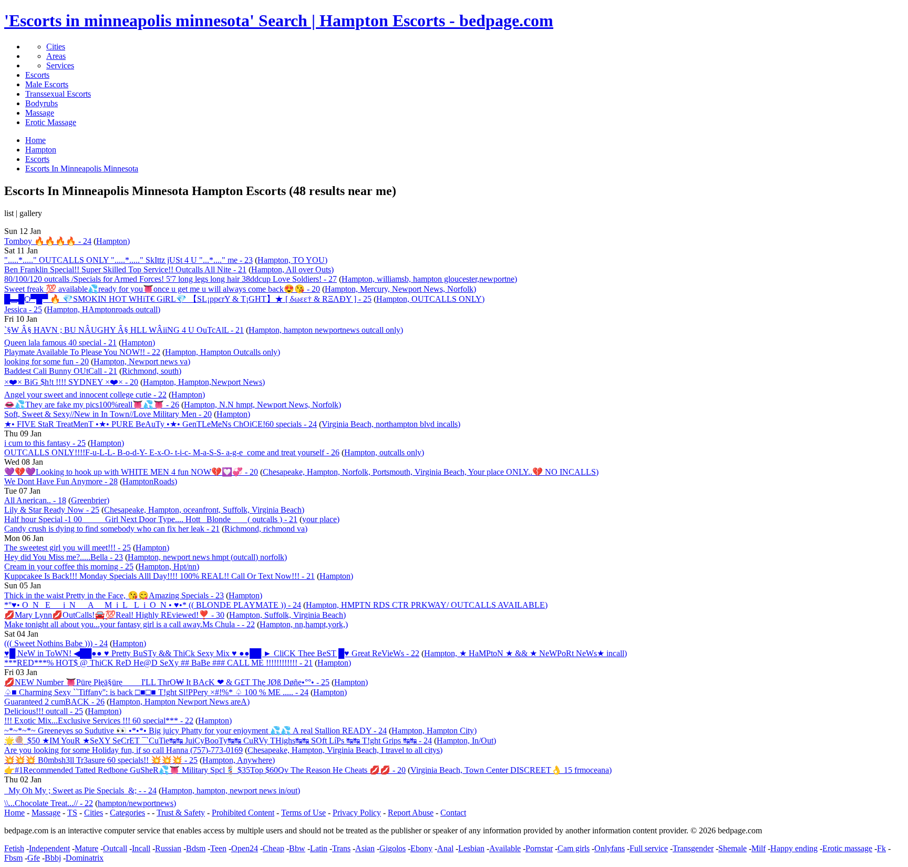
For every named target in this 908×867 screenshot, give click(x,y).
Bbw (297, 848)
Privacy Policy (357, 812)
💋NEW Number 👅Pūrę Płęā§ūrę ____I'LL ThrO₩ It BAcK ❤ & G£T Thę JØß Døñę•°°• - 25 (166, 682)
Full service (649, 848)
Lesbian (471, 848)
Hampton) (113, 241)
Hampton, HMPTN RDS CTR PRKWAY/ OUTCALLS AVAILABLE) (427, 604)
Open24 (244, 848)
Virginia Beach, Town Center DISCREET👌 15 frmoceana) (511, 770)
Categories (127, 812)
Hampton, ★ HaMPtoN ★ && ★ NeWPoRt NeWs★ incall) (525, 653)
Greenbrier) (90, 500)
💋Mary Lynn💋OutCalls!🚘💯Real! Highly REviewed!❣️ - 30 (114, 614)
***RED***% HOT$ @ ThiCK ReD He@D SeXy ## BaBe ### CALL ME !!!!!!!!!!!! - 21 (158, 662)
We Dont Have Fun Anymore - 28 (61, 481)
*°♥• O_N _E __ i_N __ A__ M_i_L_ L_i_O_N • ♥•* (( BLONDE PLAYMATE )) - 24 (152, 604)
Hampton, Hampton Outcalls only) (222, 352)
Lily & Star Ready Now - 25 (51, 509)
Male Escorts (46, 84)
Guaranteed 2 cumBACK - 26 (54, 701)
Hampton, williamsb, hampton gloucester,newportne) (429, 278)
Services (60, 65)
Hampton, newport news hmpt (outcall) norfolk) (207, 557)
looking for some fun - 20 (46, 361)
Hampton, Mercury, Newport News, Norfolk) (400, 288)
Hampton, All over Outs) (292, 269)
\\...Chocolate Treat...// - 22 (48, 803)
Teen (218, 848)
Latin (318, 848)
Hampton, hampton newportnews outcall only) (326, 329)
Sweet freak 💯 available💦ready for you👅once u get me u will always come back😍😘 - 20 (162, 288)
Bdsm (195, 848)
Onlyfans (609, 848)
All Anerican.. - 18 (35, 500)
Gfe (33, 857)
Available (505, 848)
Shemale (732, 848)
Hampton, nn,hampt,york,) (304, 624)
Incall (141, 848)
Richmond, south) (151, 370)
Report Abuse (411, 812)
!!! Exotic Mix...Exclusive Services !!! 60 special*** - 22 (98, 720)
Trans (341, 848)
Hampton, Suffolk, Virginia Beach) (287, 614)
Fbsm (13, 857)
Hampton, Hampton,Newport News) (204, 382)
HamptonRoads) (149, 481)
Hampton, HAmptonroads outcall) (103, 309)
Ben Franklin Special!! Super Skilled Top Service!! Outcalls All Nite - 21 (125, 269)
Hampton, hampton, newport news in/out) (230, 790)
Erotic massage (847, 848)
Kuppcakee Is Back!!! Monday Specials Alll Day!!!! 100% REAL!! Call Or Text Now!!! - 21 (159, 576)
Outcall (115, 848)
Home (14, 812)
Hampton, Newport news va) (142, 361)
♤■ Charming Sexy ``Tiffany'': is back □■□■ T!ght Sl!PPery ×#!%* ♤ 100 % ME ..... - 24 (156, 692)
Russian (168, 848)
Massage (39, 112)
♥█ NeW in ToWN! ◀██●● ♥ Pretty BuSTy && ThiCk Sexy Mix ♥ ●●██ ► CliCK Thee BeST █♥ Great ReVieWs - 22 (211, 653)
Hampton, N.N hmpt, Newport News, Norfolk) (262, 404)
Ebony (421, 848)
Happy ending (794, 848)
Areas (56, 56)
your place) (320, 519)
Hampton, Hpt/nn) (168, 566)
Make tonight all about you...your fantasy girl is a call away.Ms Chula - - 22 (129, 624)
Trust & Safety (181, 812)
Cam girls (574, 848)
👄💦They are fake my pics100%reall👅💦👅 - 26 (91, 404)
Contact (453, 812)
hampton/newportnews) (137, 803)
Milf (758, 848)
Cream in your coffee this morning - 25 (68, 566)
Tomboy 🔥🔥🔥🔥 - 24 (47, 241)
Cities (55, 46)
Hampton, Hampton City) (434, 730)
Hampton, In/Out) (466, 740)
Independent (49, 848)
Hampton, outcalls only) (384, 452)
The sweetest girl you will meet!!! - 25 (67, 547)
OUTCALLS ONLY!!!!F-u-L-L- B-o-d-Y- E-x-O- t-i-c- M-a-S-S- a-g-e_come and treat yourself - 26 (171, 452)
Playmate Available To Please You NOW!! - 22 (82, 352)
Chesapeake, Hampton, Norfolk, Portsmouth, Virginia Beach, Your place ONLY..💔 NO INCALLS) (431, 471)
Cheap (273, 848)
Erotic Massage (50, 122)
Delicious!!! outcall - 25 (43, 711)
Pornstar (539, 848)
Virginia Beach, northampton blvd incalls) (391, 424)
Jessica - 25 (23, 309)
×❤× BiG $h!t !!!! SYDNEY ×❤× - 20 (71, 382)
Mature (86, 848)
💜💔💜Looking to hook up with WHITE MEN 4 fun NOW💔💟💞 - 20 (131, 471)
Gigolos (392, 848)
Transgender (693, 848)
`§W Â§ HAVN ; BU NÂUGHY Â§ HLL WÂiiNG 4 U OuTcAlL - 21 (124, 329)
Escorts (37, 74)
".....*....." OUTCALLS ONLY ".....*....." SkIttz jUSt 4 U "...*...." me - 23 (128, 260)
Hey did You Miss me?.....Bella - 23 (63, 557)
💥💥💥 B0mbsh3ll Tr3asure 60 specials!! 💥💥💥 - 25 (101, 760)
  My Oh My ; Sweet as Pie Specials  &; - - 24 (80, 790)
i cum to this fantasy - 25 (45, 442)
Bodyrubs (41, 103)
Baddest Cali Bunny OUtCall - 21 (60, 370)
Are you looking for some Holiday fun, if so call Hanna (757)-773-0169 (123, 750)
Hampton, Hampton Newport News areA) (179, 701)
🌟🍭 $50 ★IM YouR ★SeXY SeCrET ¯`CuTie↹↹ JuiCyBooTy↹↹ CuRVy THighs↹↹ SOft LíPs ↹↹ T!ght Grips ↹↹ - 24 (218, 740)
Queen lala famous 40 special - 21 (60, 342)
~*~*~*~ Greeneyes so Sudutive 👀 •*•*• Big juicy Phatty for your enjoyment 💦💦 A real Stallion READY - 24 (195, 730)
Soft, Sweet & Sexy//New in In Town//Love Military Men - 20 (108, 414)
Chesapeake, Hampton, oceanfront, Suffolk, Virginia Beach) (204, 509)
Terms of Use (303, 812)
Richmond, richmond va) (265, 528)
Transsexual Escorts (58, 93)
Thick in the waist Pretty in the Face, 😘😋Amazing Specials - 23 (114, 595)
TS (72, 812)
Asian (365, 848)
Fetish (14, 848)
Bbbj (53, 857)
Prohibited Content (243, 812)
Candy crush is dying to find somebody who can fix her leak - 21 (112, 528)
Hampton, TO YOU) (292, 260)
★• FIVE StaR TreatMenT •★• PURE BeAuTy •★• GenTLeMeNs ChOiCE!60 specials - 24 (160, 424)
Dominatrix (85, 857)
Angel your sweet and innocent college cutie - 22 (85, 394)
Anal (445, 848)
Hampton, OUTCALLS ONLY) (430, 298)
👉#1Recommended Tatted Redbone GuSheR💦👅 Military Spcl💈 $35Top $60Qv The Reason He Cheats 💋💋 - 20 (205, 770)
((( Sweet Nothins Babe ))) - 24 (56, 643)
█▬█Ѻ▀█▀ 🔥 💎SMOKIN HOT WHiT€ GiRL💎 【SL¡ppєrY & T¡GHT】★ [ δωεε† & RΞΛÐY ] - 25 (188, 298)
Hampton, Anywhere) (238, 760)
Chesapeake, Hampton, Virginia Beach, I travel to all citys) (344, 750)
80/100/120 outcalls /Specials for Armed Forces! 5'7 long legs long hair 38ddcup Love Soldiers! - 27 (170, 278)
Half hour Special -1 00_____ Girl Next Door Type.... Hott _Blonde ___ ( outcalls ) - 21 (150, 519)
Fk (881, 848)
